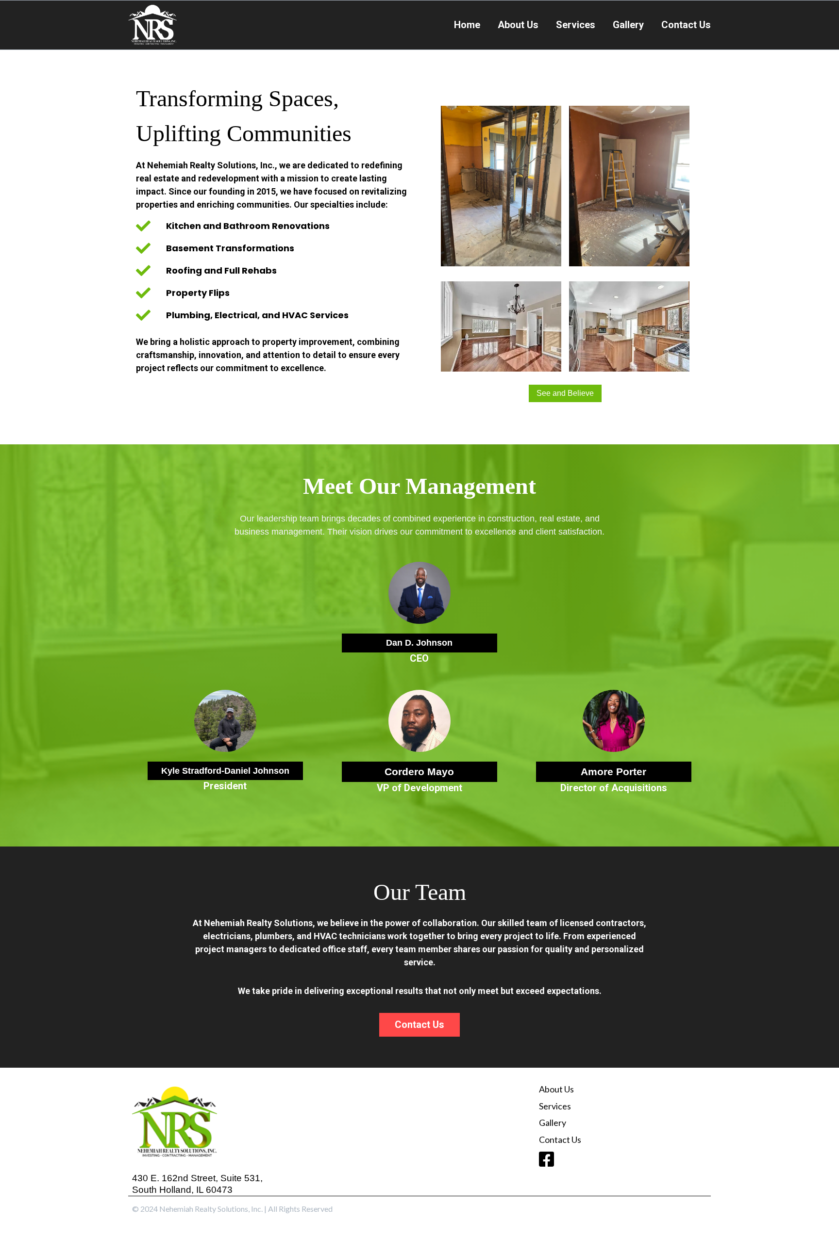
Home (467, 25)
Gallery (628, 25)
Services (575, 25)
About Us (518, 25)
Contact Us (686, 25)
